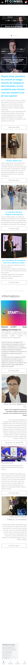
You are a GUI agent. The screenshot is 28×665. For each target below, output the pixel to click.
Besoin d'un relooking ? (14, 26)
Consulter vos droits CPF (14, 443)
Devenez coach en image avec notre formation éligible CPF (14, 60)
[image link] (14, 2)
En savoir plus (14, 180)
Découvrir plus (13, 127)
